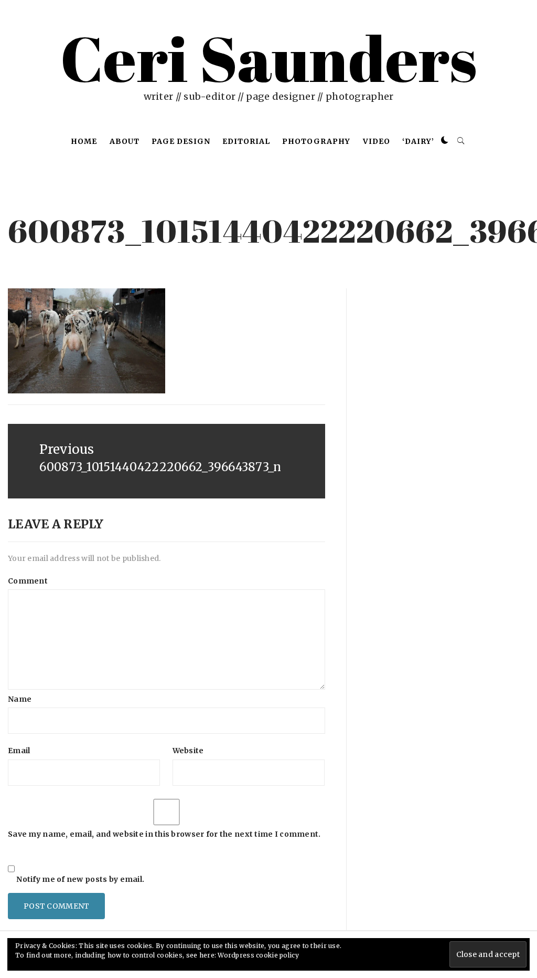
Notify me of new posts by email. (80, 879)
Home (84, 141)
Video (376, 141)
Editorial (246, 141)
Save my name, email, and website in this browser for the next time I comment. (164, 834)
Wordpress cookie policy (258, 955)
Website (188, 750)
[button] (444, 140)
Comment (28, 581)
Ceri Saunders (268, 57)
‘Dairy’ (418, 141)
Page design (181, 141)
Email (19, 750)
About (124, 141)
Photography (316, 141)
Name (19, 699)
